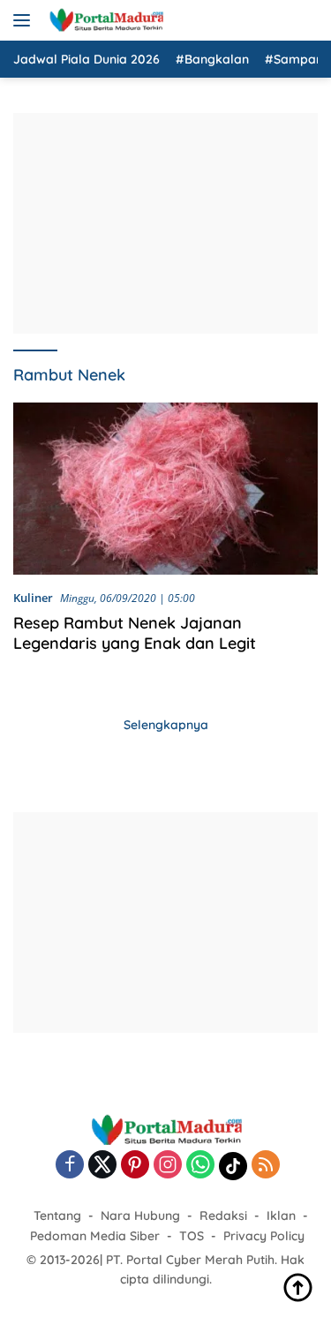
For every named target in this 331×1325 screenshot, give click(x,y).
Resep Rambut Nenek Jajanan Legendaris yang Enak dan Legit (134, 633)
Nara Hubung (140, 1215)
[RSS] (266, 1165)
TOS (191, 1236)
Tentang (57, 1215)
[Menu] (25, 20)
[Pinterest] (135, 1165)
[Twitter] (102, 1165)
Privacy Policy (264, 1236)
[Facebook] (70, 1165)
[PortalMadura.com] (103, 20)
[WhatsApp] (200, 1165)
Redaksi (223, 1215)
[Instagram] (168, 1165)
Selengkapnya (166, 725)
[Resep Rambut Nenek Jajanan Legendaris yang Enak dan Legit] (165, 489)
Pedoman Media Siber (95, 1236)
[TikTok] (233, 1166)
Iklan (281, 1215)
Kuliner (33, 598)
